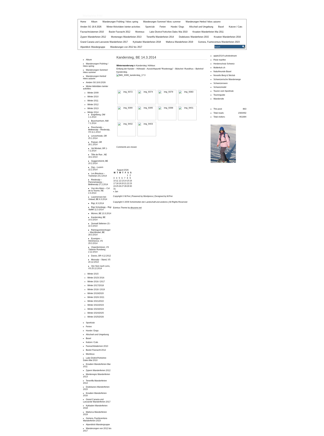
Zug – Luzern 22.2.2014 (95, 168)
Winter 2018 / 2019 (96, 289)
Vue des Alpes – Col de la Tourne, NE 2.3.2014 (99, 190)
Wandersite (218, 99)
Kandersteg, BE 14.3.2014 (96, 218)
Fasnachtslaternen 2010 (92, 32)
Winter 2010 (93, 96)
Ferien (163, 26)
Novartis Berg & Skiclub (224, 75)
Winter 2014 (93, 112)
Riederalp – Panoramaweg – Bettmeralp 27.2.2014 (98, 182)
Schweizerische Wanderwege (227, 79)
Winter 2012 (93, 104)
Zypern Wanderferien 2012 (93, 37)
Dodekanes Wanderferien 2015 (194, 37)
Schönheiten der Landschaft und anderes (152, 6)
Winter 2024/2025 (95, 313)
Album (94, 21)
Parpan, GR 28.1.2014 (95, 143)
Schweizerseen (220, 83)
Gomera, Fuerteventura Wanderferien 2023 (219, 42)
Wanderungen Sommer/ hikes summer (162, 21)
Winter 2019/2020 (95, 293)
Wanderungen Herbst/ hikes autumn (203, 21)
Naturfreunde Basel (222, 71)
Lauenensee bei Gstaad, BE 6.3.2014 (97, 198)
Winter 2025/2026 (95, 317)
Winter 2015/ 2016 (95, 278)
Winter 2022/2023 (95, 305)
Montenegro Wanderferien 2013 (126, 37)
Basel (221, 26)
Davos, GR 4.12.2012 (101, 256)
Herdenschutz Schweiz (224, 64)
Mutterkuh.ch (219, 67)
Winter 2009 (93, 93)
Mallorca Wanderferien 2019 (179, 42)
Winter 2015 (93, 274)
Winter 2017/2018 (95, 285)
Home (83, 21)
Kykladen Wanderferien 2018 (147, 42)
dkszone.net (136, 208)
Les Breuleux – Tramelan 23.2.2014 (97, 174)
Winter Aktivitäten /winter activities (123, 26)
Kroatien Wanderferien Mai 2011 (208, 32)
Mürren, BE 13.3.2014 (101, 213)
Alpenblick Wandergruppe (92, 47)
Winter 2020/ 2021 (95, 297)
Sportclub (150, 26)
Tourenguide (219, 95)
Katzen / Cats (235, 26)
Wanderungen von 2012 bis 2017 (126, 47)
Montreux (139, 32)
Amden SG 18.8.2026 (90, 26)
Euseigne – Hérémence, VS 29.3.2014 (95, 240)
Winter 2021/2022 (95, 301)
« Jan (115, 191)
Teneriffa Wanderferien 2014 (160, 37)
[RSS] (244, 3)
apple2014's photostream (225, 56)
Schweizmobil (219, 87)
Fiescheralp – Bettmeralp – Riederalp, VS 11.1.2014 (99, 129)
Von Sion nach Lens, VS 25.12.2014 (99, 267)
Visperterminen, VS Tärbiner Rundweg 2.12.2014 (98, 249)
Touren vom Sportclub (223, 91)
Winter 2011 (92, 100)
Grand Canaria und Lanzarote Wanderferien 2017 (104, 42)
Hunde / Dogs (177, 26)
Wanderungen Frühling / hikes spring (120, 21)
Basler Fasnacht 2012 (119, 32)
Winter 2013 (93, 108)
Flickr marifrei (219, 60)
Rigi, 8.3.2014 (97, 203)
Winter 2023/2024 (95, 309)
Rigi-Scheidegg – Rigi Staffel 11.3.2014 (99, 208)
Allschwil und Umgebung (201, 26)
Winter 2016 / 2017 (96, 281)
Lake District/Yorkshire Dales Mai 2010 (168, 32)
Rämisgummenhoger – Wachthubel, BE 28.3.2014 (99, 232)
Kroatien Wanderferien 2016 (227, 37)
